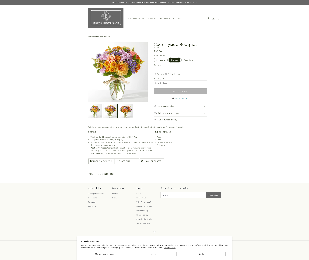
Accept (153, 254)
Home (90, 36)
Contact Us (141, 198)
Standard (160, 60)
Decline (202, 254)
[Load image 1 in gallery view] (95, 111)
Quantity (158, 65)
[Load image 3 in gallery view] (126, 111)
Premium (188, 60)
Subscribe (213, 195)
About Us (92, 206)
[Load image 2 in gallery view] (110, 111)
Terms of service (143, 223)
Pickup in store (174, 74)
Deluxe (174, 60)
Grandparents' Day (96, 194)
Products (92, 202)
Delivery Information (145, 206)
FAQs (138, 194)
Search (115, 194)
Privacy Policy (170, 247)
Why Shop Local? (143, 202)
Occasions (92, 198)
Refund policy (142, 215)
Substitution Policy (144, 219)
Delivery (161, 74)
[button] (152, 18)
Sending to (162, 78)
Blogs (114, 198)
